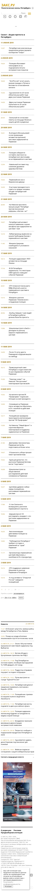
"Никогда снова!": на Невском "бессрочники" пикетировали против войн (19, 381)
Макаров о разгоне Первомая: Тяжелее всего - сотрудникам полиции (19, 300)
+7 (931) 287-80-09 (7, 863)
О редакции (6, 830)
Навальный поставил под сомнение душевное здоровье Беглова (18, 166)
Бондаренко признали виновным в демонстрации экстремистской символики (16, 723)
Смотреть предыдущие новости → (17, 757)
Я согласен (8, 886)
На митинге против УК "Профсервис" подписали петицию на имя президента (19, 396)
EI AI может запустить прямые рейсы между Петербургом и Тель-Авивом (17, 630)
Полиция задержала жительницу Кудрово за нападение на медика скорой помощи (15, 713)
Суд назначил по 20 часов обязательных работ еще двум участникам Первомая (19, 95)
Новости (4, 624)
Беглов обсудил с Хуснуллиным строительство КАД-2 (14, 654)
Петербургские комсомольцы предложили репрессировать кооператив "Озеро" (20, 50)
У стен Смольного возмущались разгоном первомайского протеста (18, 506)
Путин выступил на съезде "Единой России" (15, 678)
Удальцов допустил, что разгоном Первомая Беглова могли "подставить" (20, 462)
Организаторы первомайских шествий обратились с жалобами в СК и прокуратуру (20, 555)
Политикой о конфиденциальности (11, 883)
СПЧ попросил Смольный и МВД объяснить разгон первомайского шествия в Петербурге (19, 289)
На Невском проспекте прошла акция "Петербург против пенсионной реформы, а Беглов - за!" (19, 208)
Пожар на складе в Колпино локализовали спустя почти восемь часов (17, 637)
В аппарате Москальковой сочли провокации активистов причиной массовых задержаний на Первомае (19, 137)
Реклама (17, 830)
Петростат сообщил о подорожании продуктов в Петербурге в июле (16, 732)
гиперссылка (21, 844)
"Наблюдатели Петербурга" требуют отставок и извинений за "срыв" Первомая (19, 544)
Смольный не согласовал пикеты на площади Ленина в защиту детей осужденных (20, 120)
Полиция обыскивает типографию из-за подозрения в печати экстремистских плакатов (18, 66)
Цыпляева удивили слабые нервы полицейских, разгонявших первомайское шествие (19, 490)
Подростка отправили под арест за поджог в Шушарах (16, 671)
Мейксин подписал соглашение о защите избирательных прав (17, 750)
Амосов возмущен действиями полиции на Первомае (18, 533)
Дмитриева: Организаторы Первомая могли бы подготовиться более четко (19, 445)
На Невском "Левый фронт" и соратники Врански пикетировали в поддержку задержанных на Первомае (20, 428)
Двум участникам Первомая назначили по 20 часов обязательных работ (19, 104)
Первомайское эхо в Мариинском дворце (16, 181)
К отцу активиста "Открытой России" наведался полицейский (20, 580)
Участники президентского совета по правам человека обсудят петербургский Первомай (19, 190)
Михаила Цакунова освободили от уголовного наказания (19, 245)
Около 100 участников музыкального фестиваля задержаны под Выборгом (16, 646)
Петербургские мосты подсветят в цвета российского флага (16, 705)
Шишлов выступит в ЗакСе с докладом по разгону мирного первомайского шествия (19, 331)
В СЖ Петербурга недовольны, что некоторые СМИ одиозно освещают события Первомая (19, 271)
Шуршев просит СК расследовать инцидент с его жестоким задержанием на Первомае (20, 517)
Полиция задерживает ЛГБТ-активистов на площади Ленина (20, 261)
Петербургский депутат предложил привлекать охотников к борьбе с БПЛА (17, 687)
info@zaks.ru (19, 863)
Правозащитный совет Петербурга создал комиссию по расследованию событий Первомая (20, 370)
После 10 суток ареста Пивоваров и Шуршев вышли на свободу (20, 354)
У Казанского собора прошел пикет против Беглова (20, 453)
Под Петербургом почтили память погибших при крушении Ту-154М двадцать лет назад (17, 662)
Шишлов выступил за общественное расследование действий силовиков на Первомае (18, 472)
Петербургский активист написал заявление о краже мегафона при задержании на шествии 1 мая (20, 225)
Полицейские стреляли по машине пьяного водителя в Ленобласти (17, 696)
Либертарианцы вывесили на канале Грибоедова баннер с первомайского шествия (20, 236)
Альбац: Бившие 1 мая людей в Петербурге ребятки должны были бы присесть (20, 315)
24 (15, 589)
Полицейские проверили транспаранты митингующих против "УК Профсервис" (20, 418)
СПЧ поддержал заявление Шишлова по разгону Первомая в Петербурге (19, 570)
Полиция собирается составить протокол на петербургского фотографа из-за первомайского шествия (20, 156)
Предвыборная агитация (11, 832)
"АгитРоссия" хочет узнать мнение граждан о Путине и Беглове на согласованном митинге (19, 84)
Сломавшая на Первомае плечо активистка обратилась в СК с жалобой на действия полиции (20, 407)
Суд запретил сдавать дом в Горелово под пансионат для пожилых (16, 742)
